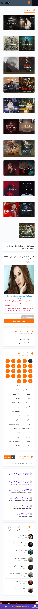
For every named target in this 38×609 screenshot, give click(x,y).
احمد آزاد (16, 385)
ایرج (18, 437)
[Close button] (37, 603)
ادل (29, 432)
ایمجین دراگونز (26, 428)
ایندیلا (28, 415)
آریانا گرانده (15, 428)
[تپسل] (1, 603)
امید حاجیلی (26, 390)
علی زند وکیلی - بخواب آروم (19, 543)
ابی (18, 407)
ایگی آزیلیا (27, 407)
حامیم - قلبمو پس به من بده (18, 573)
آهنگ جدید (30, 306)
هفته (12, 457)
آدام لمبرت (16, 394)
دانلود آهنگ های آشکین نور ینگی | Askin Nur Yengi (19, 257)
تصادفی (19, 530)
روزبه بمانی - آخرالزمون (20, 558)
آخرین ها (28, 530)
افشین (28, 394)
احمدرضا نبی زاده (14, 441)
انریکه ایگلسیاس (14, 424)
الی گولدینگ (15, 403)
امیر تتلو (28, 403)
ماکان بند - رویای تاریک (20, 581)
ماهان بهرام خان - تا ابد (20, 566)
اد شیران (27, 420)
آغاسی (28, 441)
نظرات (9, 530)
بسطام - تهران (23, 535)
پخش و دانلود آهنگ (19, 321)
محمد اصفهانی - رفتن (20, 550)
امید (29, 398)
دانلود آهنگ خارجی (24, 343)
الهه (29, 424)
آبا (29, 411)
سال (5, 457)
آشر (18, 415)
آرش (17, 420)
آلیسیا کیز (27, 445)
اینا (29, 385)
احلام (17, 398)
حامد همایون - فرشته (21, 589)
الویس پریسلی (15, 411)
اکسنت (17, 390)
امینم (17, 445)
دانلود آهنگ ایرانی (24, 339)
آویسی (28, 437)
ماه (9, 457)
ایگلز (17, 432)
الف (30, 361)
